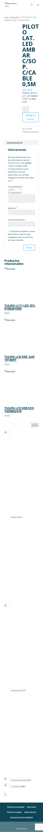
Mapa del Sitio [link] (30, 812)
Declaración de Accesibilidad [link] (21, 817)
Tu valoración (15, 192)
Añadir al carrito (30, 117)
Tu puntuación (15, 186)
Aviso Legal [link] (31, 807)
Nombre (12, 208)
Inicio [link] (6, 17)
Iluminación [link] (15, 17)
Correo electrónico (17, 219)
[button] (38, 6)
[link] (11, 4)
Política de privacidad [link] (15, 807)
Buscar (34, 425)
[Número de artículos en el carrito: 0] (5, 794)
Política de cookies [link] (14, 812)
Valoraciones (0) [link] (14, 142)
